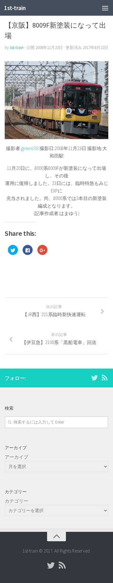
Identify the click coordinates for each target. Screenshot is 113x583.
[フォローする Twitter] (94, 377)
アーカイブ (16, 457)
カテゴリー (16, 501)
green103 (30, 148)
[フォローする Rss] (104, 377)
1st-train (15, 8)
